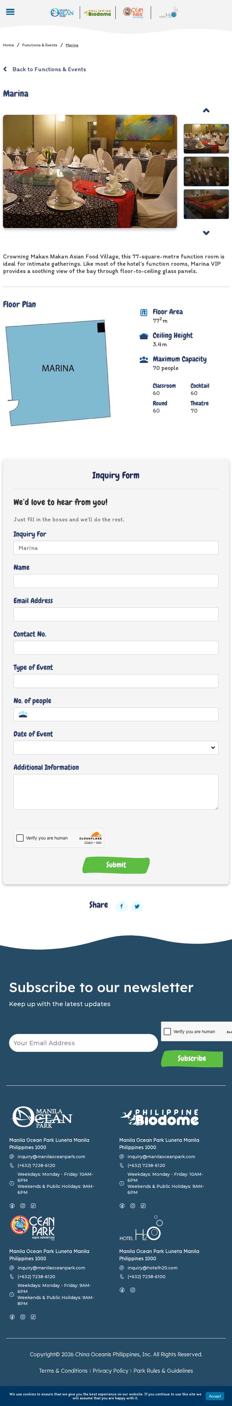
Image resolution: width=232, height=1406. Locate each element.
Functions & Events (39, 45)
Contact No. (30, 634)
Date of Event (33, 734)
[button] (206, 110)
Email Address (33, 601)
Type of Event (33, 668)
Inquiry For (30, 534)
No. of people (32, 701)
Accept (215, 1396)
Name (22, 568)
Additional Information (46, 768)
